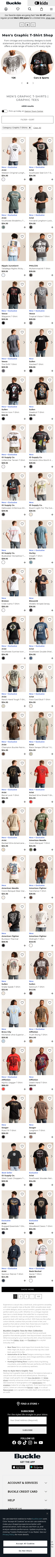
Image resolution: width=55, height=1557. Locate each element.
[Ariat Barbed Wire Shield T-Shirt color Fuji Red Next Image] (50, 773)
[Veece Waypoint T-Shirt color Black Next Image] (22, 294)
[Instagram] (30, 1442)
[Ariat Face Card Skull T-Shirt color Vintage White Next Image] (50, 678)
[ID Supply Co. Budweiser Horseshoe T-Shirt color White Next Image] (22, 534)
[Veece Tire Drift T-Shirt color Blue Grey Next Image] (22, 342)
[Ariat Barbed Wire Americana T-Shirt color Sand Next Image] (22, 821)
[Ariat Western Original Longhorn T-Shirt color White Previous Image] (5, 151)
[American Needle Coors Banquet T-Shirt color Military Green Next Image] (50, 821)
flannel (30, 1387)
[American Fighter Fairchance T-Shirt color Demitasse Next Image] (50, 869)
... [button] (32, 1296)
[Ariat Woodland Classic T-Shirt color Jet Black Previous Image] (32, 1204)
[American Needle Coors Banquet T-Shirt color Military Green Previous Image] (32, 821)
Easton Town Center (34, 111)
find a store (30, 1403)
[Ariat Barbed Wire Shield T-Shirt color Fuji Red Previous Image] (32, 773)
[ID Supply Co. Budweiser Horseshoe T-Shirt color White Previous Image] (5, 534)
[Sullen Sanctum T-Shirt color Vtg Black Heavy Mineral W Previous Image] (32, 965)
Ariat (22, 1340)
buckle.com (37, 1519)
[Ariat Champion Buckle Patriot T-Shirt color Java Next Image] (22, 725)
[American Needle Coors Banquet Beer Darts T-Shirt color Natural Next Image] (22, 869)
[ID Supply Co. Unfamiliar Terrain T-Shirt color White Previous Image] (5, 438)
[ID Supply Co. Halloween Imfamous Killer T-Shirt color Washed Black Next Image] (22, 486)
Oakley (16, 1340)
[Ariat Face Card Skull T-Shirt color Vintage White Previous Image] (32, 678)
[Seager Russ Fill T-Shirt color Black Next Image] (22, 1108)
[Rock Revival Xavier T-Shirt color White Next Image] (50, 1252)
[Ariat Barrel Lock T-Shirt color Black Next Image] (22, 773)
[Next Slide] (33, 25)
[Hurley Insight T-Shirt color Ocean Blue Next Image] (50, 534)
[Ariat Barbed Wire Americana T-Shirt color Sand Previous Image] (5, 821)
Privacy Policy (9, 1534)
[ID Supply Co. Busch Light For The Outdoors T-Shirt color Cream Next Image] (50, 486)
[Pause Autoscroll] (27, 25)
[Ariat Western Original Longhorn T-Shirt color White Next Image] (22, 151)
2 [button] (20, 1296)
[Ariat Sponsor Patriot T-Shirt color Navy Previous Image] (5, 1252)
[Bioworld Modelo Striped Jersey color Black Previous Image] (32, 582)
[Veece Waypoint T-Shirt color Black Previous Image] (5, 294)
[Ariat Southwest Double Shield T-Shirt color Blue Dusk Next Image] (50, 630)
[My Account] (6, 9)
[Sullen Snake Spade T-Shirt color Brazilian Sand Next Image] (22, 965)
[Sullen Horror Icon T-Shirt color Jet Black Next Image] (22, 390)
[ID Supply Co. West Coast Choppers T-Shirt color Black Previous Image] (5, 1156)
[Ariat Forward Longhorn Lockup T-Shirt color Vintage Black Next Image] (50, 199)
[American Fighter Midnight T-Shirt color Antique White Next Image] (50, 917)
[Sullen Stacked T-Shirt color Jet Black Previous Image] (32, 342)
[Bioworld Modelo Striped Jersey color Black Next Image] (50, 582)
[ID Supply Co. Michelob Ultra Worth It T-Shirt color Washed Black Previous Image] (32, 438)
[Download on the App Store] (18, 1467)
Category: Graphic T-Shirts (15, 127)
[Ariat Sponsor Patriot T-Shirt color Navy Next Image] (22, 1252)
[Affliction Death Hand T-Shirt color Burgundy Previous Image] (32, 1061)
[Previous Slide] (22, 25)
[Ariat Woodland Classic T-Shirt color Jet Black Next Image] (50, 1204)
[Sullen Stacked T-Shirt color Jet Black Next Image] (50, 342)
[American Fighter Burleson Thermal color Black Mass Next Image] (22, 917)
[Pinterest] (19, 1442)
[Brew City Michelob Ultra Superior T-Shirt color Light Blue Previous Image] (5, 1013)
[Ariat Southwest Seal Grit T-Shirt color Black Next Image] (50, 151)
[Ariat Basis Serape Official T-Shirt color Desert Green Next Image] (50, 725)
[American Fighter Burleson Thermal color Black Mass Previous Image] (5, 917)
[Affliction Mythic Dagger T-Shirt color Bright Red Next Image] (22, 1061)
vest (36, 1387)
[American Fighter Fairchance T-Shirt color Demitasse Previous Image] (32, 869)
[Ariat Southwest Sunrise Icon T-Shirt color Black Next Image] (22, 630)
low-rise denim (34, 1378)
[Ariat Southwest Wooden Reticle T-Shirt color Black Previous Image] (32, 1156)
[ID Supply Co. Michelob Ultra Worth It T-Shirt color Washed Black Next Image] (50, 438)
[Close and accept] (47, 1513)
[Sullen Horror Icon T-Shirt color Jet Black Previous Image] (5, 390)
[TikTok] (25, 1442)
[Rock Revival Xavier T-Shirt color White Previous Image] (32, 1252)
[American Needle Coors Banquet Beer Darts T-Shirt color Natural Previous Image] (5, 869)
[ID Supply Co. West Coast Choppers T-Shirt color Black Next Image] (22, 1156)
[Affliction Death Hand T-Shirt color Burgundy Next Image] (50, 1061)
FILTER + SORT (27, 119)
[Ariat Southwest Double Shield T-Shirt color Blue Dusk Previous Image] (32, 630)
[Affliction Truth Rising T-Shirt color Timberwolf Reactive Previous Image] (32, 1013)
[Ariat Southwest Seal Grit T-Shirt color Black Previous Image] (32, 151)
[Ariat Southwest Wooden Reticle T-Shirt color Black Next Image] (50, 1156)
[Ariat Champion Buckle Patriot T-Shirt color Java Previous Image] (5, 725)
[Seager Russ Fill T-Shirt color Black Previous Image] (5, 1108)
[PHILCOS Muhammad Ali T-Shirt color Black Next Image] (50, 247)
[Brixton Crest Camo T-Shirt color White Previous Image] (5, 582)
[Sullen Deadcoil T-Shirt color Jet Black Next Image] (50, 390)
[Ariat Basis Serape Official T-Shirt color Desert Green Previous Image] (32, 725)
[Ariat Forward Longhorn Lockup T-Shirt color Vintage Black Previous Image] (32, 199)
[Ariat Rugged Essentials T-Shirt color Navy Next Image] (22, 1204)
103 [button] (38, 1296)
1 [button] (15, 1296)
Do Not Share (25, 1551)
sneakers (6, 1385)
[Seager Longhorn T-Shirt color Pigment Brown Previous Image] (32, 1108)
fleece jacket (8, 1390)
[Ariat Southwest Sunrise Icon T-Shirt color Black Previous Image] (5, 630)
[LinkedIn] (35, 1442)
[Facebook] (14, 1442)
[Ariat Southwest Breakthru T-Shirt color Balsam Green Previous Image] (5, 199)
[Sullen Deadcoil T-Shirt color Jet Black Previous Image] (32, 390)
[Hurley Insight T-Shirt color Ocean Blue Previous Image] (32, 534)
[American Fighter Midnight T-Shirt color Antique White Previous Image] (32, 917)
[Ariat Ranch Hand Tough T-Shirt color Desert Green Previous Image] (5, 678)
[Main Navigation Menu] (51, 9)
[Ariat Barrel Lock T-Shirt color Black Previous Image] (5, 773)
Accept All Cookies (25, 1543)
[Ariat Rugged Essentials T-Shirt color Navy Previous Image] (5, 1204)
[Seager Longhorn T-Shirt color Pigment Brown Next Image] (50, 1108)
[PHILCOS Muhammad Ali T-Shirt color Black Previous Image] (32, 247)
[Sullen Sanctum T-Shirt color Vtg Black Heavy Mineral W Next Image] (50, 965)
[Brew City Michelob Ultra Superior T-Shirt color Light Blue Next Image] (22, 1013)
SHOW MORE (27, 1289)
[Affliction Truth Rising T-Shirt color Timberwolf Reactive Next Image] (50, 1013)
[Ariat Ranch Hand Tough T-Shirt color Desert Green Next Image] (22, 678)
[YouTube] (41, 1442)
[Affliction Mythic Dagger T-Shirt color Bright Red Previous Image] (5, 1061)
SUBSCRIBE (28, 1430)
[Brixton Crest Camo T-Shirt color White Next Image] (22, 582)
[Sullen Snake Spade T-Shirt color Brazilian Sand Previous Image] (5, 965)
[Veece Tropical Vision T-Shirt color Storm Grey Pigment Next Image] (50, 294)
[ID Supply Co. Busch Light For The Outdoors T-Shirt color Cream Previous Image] (32, 486)
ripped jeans (37, 1383)
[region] (25, 1533)
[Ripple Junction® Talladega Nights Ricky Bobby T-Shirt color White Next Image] (22, 247)
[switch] (5, 111)
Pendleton (32, 1340)
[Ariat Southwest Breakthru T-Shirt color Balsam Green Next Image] (22, 199)
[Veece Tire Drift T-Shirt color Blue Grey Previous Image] (5, 342)
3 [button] (26, 1296)
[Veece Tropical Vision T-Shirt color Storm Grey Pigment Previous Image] (32, 294)
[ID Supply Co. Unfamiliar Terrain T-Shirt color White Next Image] (22, 438)
